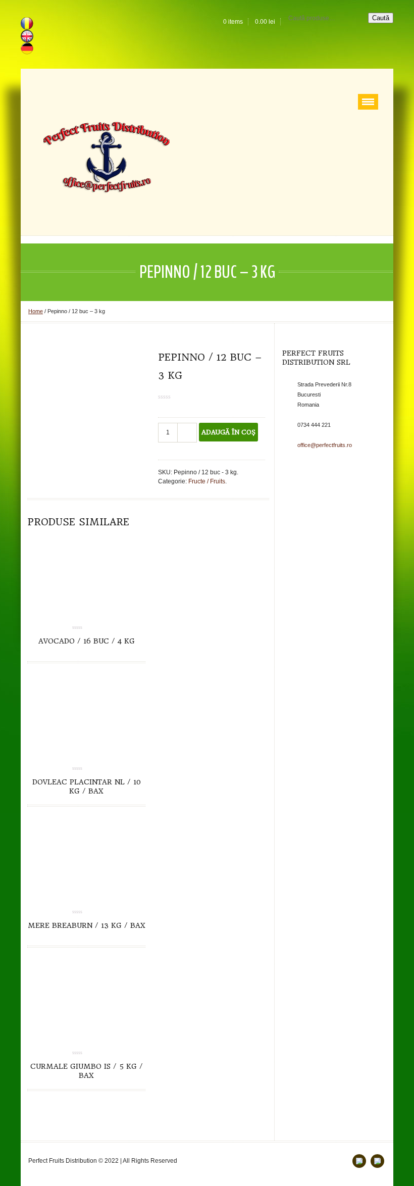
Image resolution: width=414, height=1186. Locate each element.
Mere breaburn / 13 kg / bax (86, 925)
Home (35, 311)
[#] (377, 1161)
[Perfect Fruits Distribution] (106, 157)
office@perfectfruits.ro (324, 445)
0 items (233, 21)
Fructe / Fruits (206, 481)
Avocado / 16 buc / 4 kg (86, 641)
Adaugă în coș (228, 432)
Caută (380, 18)
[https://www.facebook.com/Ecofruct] (359, 1161)
